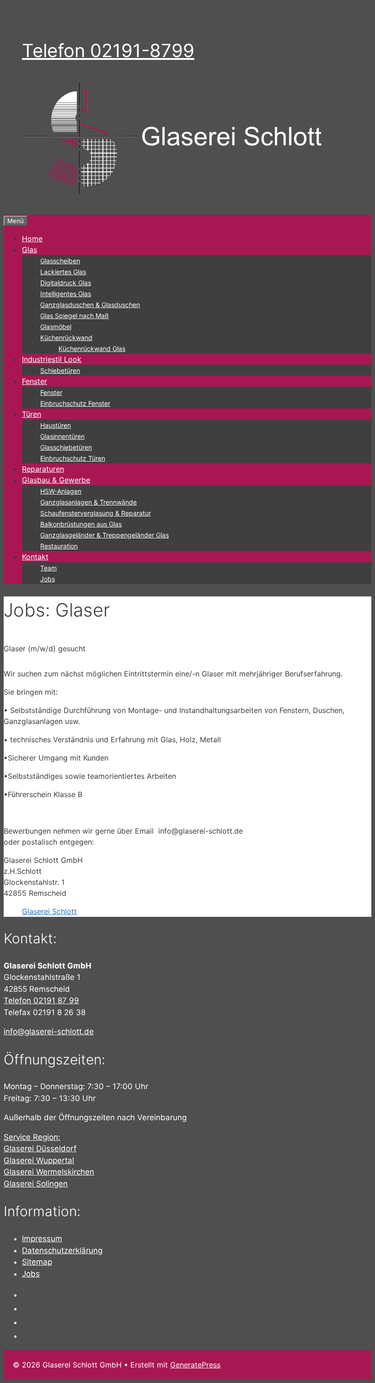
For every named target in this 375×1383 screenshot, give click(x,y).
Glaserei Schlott (49, 911)
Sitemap (37, 1261)
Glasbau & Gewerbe (56, 479)
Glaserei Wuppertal (39, 1160)
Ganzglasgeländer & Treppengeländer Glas (104, 535)
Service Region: (32, 1137)
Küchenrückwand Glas (92, 348)
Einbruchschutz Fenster (75, 403)
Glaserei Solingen (36, 1183)
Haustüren (55, 425)
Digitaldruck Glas (65, 283)
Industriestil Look (51, 359)
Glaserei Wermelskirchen (49, 1171)
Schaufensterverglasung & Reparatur (95, 513)
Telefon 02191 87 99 (41, 1000)
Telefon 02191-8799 (108, 50)
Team (48, 568)
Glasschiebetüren (66, 447)
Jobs (47, 579)
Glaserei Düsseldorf (40, 1148)
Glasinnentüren (62, 436)
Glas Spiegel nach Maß (74, 315)
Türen (31, 414)
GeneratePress (195, 1364)
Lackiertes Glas (63, 272)
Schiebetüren (60, 370)
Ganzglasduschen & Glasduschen (90, 305)
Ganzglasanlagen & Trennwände (88, 502)
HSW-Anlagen (60, 491)
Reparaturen (43, 468)
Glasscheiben (60, 261)
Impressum (42, 1238)
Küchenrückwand (66, 337)
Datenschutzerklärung (62, 1250)
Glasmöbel (55, 326)
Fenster (34, 381)
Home (32, 238)
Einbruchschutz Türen (72, 458)
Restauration (59, 546)
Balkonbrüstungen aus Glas (81, 524)
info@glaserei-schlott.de (49, 1031)
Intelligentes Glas (65, 294)
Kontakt (35, 556)
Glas (29, 249)
